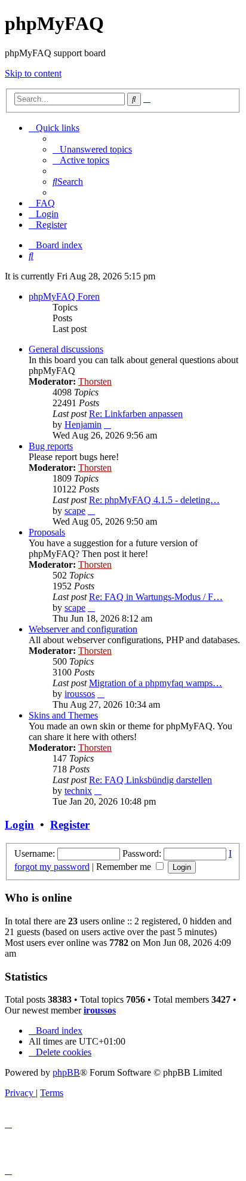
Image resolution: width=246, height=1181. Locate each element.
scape (74, 511)
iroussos (79, 694)
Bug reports (51, 446)
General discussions (66, 349)
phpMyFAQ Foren (64, 296)
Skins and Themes (63, 715)
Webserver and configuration (83, 629)
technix (78, 791)
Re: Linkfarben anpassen (136, 414)
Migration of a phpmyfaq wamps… (155, 683)
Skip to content (33, 73)
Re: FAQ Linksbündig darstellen (150, 780)
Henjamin (83, 424)
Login (19, 824)
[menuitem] (92, 149)
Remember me (124, 867)
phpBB (66, 1072)
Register (70, 824)
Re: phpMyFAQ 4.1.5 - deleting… (154, 500)
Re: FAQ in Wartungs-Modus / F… (156, 597)
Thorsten (95, 381)
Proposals (47, 532)
